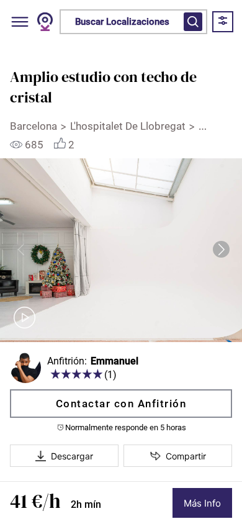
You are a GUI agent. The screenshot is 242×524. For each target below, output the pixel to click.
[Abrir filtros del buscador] (193, 21)
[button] (221, 249)
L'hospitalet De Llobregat (128, 126)
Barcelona (33, 126)
